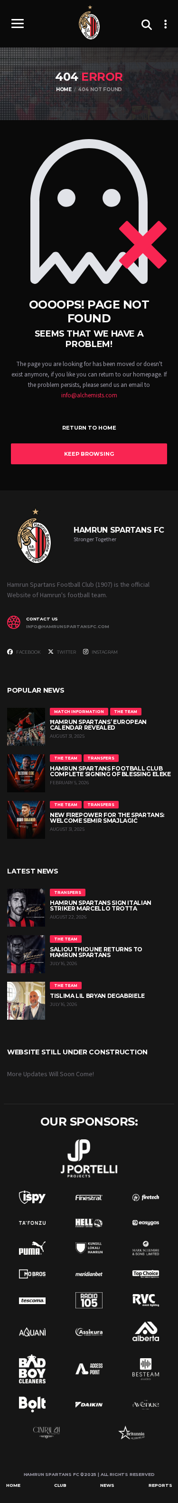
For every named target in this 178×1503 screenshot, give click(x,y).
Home (13, 1485)
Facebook (28, 652)
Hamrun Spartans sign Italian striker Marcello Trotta (100, 905)
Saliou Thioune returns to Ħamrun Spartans (96, 952)
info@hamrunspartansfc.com (67, 626)
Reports (160, 1485)
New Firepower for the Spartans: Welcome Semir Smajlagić (107, 817)
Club (60, 1485)
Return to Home (89, 427)
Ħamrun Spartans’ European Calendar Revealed (98, 724)
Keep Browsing (89, 454)
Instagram (104, 652)
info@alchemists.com (89, 395)
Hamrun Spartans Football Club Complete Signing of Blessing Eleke (110, 771)
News (107, 1485)
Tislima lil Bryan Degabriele (97, 995)
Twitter (66, 652)
